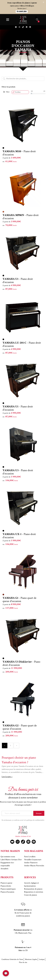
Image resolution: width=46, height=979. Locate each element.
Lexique (42, 959)
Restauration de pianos (33, 889)
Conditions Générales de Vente (12, 959)
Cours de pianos (30, 895)
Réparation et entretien (33, 892)
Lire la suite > (7, 776)
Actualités (4, 868)
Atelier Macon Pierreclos (34, 865)
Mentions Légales (31, 959)
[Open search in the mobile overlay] (37, 19)
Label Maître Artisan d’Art (11, 859)
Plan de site (23, 962)
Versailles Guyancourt (32, 859)
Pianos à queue (6, 883)
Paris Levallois (29, 856)
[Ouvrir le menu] (7, 19)
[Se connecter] (36, 16)
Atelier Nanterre (31, 862)
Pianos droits (6, 886)
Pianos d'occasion (7, 892)
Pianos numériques (8, 889)
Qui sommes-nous (8, 856)
